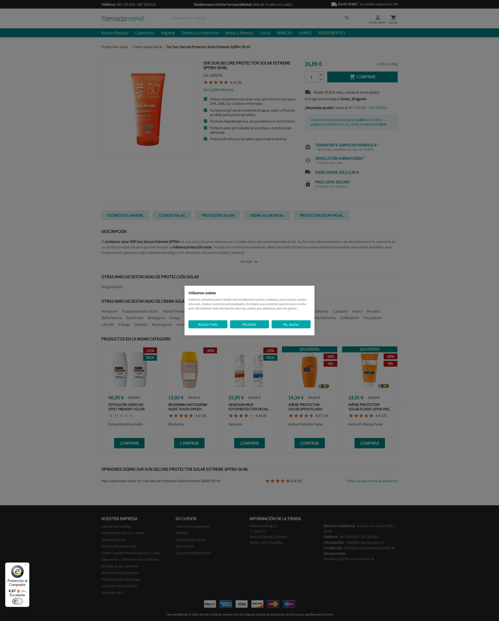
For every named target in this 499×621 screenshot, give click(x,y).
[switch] (17, 601)
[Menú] (26, 565)
